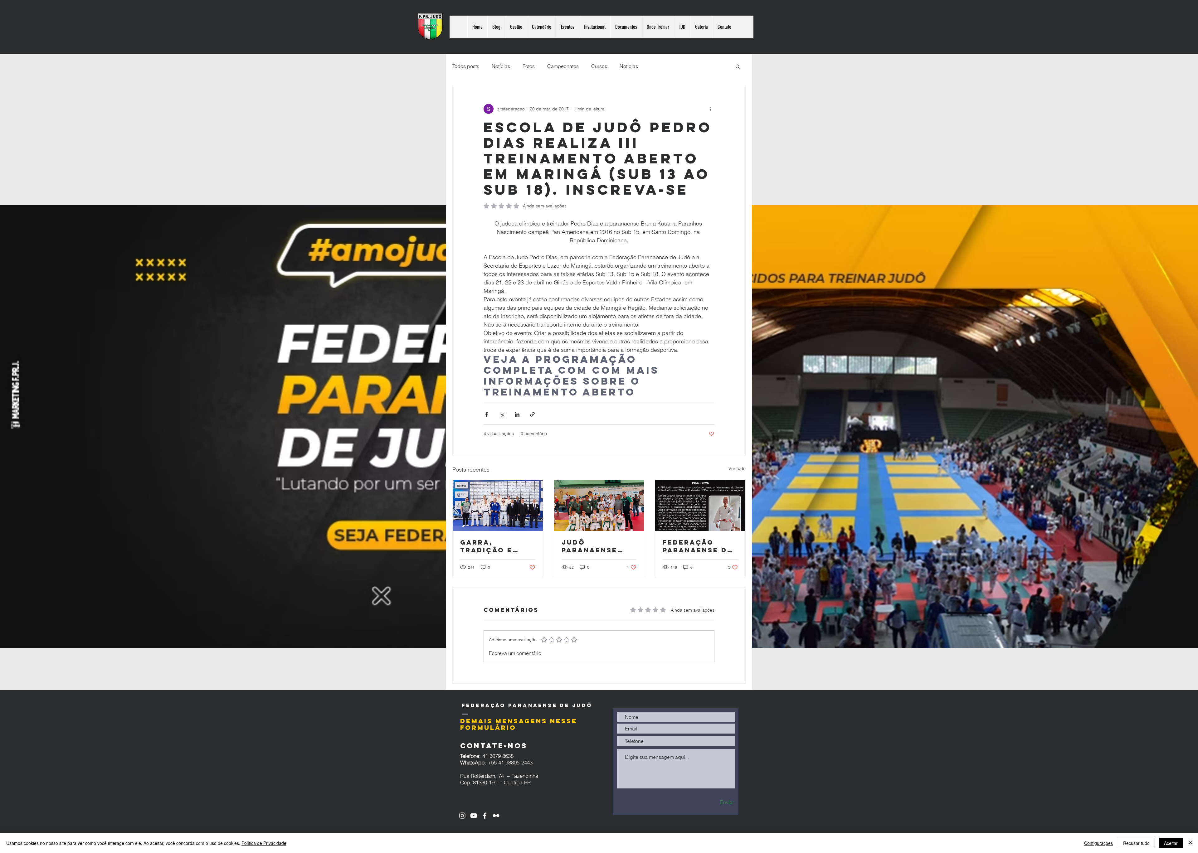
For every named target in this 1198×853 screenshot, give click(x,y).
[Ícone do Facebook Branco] (485, 816)
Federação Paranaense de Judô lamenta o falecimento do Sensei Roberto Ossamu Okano (698, 546)
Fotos (529, 66)
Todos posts (465, 66)
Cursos (599, 66)
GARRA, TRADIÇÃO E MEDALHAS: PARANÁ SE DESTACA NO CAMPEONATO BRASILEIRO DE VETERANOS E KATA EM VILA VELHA (492, 546)
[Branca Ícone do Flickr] (496, 816)
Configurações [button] (1098, 843)
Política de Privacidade (263, 843)
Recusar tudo (1136, 843)
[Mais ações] (710, 109)
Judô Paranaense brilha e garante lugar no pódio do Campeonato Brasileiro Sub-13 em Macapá (599, 546)
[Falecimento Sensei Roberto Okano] (700, 505)
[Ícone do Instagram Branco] (462, 816)
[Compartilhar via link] (532, 414)
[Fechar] (1190, 843)
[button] (738, 66)
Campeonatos (563, 66)
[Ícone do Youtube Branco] (474, 816)
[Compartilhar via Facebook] (486, 414)
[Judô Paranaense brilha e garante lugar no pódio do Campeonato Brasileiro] (599, 505)
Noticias (629, 66)
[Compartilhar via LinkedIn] (517, 414)
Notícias (501, 66)
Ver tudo (737, 468)
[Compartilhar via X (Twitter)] (502, 414)
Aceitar (1171, 843)
